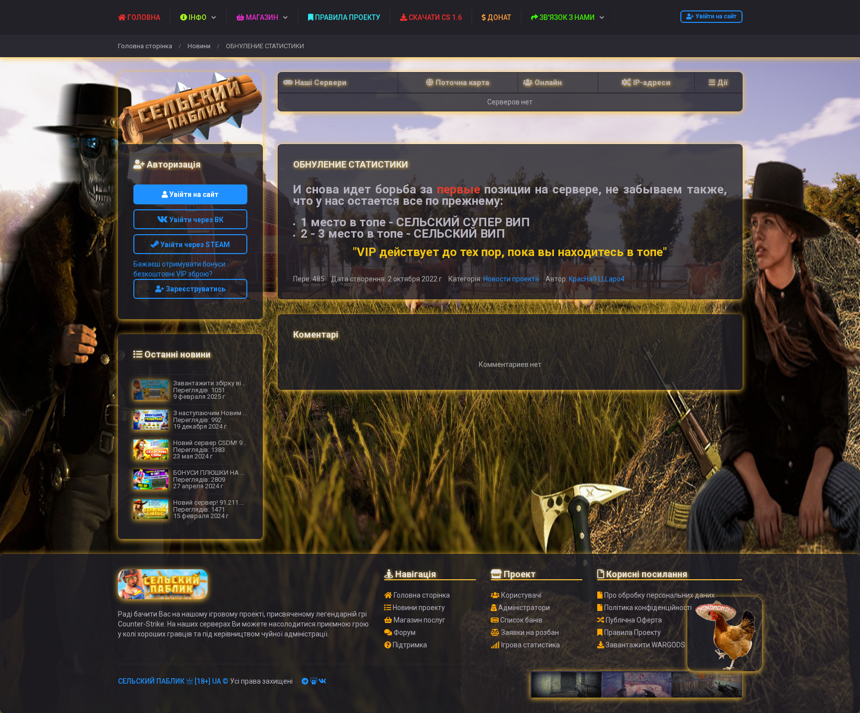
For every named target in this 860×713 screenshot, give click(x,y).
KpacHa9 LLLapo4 (597, 279)
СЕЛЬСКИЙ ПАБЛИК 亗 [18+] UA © (173, 681)
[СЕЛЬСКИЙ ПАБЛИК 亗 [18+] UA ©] (190, 112)
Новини (199, 46)
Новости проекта (511, 279)
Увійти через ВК (195, 220)
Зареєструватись (194, 289)
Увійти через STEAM (194, 245)
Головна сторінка (145, 46)
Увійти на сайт (715, 16)
